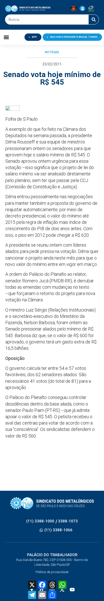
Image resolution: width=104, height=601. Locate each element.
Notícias (52, 52)
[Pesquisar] (94, 19)
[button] (6, 37)
